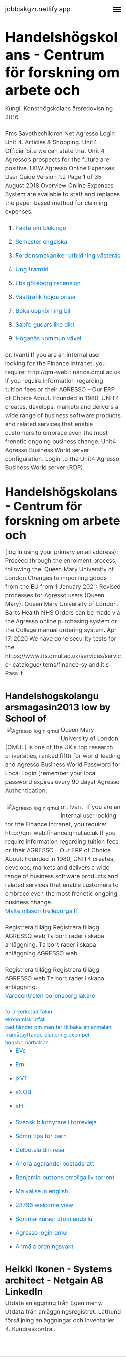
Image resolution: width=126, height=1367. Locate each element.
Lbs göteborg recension (48, 283)
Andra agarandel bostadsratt (55, 1163)
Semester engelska (41, 241)
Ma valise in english (42, 1191)
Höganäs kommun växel (48, 338)
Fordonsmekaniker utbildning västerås (68, 255)
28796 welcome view (44, 1205)
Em (20, 1064)
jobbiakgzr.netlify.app (37, 9)
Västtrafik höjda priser (46, 297)
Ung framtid (32, 269)
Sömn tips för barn (41, 1136)
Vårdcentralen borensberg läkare (50, 995)
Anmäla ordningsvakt (45, 1246)
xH (19, 1105)
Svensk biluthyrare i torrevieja (56, 1122)
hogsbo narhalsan (26, 1042)
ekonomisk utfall (25, 1019)
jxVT (22, 1078)
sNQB (23, 1092)
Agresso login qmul (42, 1232)
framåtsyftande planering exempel (47, 1034)
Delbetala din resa (40, 1149)
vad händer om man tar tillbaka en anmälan (58, 1027)
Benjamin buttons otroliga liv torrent (65, 1177)
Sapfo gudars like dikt (45, 324)
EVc (21, 1050)
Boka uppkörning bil (43, 310)
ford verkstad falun (28, 1011)
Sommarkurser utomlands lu (54, 1218)
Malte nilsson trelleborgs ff (41, 910)
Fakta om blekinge (41, 227)
